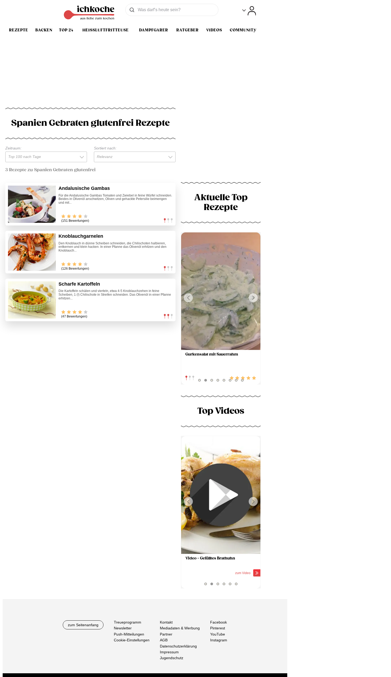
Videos (214, 30)
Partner (166, 634)
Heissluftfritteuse (105, 30)
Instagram (218, 640)
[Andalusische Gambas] (32, 204)
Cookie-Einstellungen (131, 640)
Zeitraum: (13, 148)
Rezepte (18, 30)
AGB (164, 640)
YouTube (217, 634)
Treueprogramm (127, 622)
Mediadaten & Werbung (180, 628)
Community (243, 30)
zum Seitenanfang (83, 625)
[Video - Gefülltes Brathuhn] (220, 495)
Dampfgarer (153, 30)
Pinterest (217, 628)
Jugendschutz (171, 658)
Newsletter (123, 628)
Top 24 (66, 30)
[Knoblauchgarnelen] (32, 252)
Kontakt (166, 622)
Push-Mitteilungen (129, 634)
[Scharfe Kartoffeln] (32, 300)
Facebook (218, 622)
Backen (43, 30)
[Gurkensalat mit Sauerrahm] (220, 291)
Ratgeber (187, 30)
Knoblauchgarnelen (81, 236)
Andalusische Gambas (84, 188)
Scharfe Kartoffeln (79, 284)
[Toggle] (249, 10)
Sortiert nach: (105, 148)
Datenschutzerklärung (178, 646)
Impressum (169, 652)
